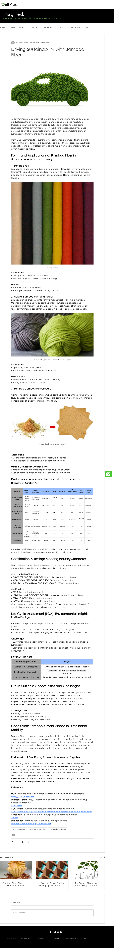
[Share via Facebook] (12, 842)
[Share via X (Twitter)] (18, 842)
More (86, 27)
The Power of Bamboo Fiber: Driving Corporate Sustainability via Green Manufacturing (86, 884)
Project (21, 27)
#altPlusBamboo (19, 829)
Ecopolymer (33, 27)
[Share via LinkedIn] (23, 842)
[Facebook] (61, 932)
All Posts (3, 27)
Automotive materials (38, 829)
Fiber (13, 835)
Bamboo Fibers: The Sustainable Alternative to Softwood (15, 884)
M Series (63, 27)
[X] (58, 932)
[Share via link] (28, 842)
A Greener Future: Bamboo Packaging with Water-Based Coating (52, 884)
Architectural (75, 27)
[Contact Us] (108, 474)
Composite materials (58, 829)
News (13, 27)
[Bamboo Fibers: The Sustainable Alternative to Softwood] (16, 870)
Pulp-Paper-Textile (48, 27)
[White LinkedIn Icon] (51, 932)
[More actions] (92, 42)
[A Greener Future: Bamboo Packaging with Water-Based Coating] (52, 870)
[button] (102, 27)
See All (102, 857)
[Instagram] (54, 932)
